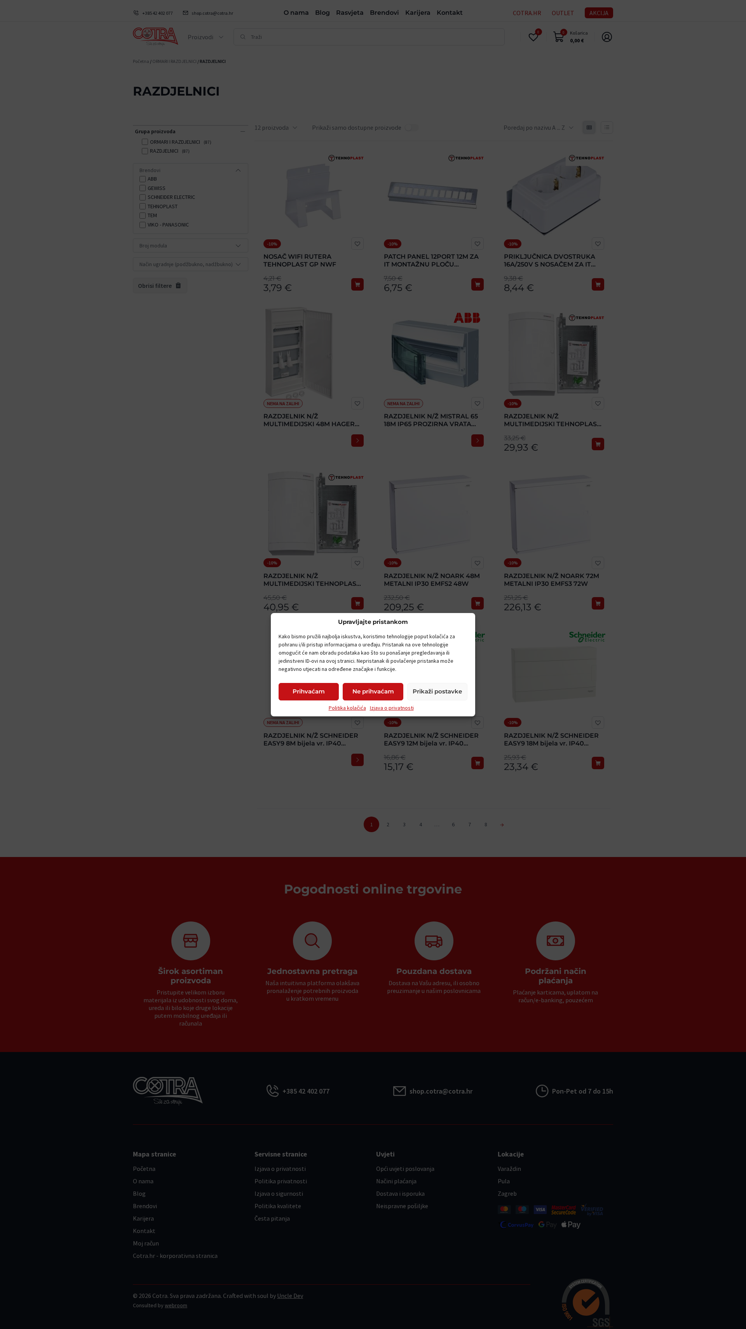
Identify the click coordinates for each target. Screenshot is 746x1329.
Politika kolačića (347, 707)
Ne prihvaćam (373, 691)
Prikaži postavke (437, 691)
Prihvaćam (309, 691)
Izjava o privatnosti (392, 707)
